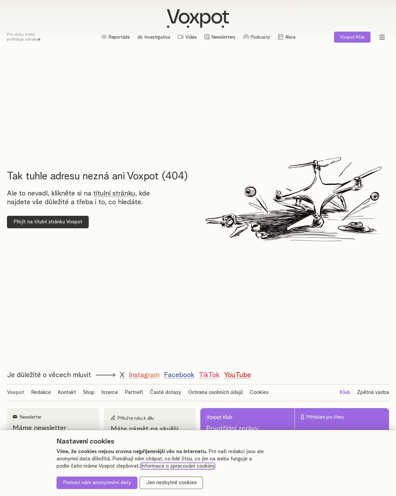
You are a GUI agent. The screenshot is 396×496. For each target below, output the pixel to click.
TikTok (209, 375)
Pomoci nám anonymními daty (97, 482)
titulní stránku (114, 193)
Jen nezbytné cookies (171, 482)
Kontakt (67, 392)
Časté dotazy (165, 392)
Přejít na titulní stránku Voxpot (48, 222)
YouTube (237, 375)
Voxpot (15, 392)
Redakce (41, 392)
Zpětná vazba (373, 392)
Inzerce (109, 392)
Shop (89, 392)
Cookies (259, 392)
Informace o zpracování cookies (177, 466)
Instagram (144, 375)
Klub (352, 37)
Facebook (179, 375)
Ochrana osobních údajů (215, 392)
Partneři (134, 392)
